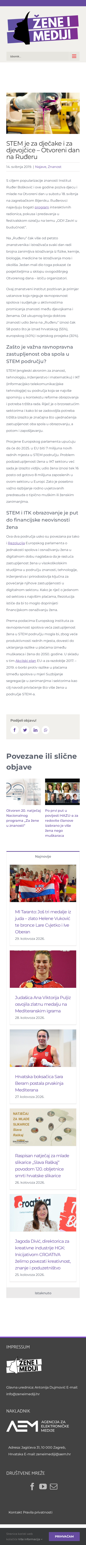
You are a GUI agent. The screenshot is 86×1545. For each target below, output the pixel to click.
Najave (40, 167)
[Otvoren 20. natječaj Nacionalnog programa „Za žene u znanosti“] (23, 792)
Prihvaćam (64, 1536)
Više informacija (29, 1539)
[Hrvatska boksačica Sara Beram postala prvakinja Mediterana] (43, 1048)
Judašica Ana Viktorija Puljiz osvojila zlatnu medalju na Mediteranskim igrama (43, 1004)
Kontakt (15, 1512)
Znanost (55, 167)
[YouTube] (43, 1486)
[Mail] (53, 1486)
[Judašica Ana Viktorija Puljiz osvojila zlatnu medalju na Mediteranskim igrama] (43, 969)
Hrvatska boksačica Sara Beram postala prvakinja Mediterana (39, 1083)
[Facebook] (32, 1486)
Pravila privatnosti (37, 1512)
